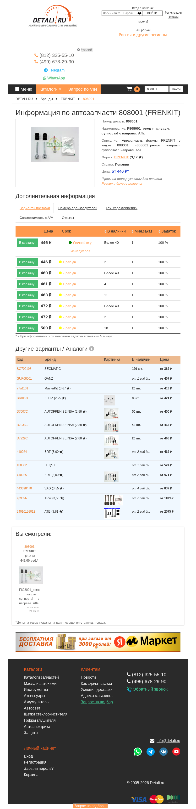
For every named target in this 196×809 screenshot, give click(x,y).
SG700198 (24, 369)
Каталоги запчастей (41, 677)
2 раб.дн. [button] (69, 273)
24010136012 (26, 511)
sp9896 (22, 498)
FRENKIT (68, 99)
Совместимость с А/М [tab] (37, 218)
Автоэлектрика (37, 727)
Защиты (31, 733)
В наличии (116, 231)
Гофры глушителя (40, 720)
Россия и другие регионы (143, 35)
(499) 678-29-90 (56, 61)
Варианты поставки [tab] (35, 208)
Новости (88, 677)
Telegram (56, 70)
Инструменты (36, 689)
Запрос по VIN (82, 89)
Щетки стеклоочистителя (45, 714)
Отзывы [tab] (68, 218)
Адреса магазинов (97, 696)
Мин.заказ (143, 231)
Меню (25, 89)
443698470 (24, 488)
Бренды (47, 99)
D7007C (22, 411)
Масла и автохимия (41, 684)
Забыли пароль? (39, 768)
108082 (22, 465)
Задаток (168, 231)
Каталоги (49, 89)
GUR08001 (24, 378)
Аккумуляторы (36, 702)
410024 (22, 452)
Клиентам (90, 669)
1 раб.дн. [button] (69, 262)
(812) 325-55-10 (56, 55)
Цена (48, 231)
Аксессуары (34, 696)
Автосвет (32, 708)
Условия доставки (97, 689)
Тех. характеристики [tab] (121, 208)
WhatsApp (55, 78)
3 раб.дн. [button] (69, 295)
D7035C (22, 425)
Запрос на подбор (97, 702)
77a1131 (22, 388)
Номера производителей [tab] (77, 208)
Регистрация (173, 13)
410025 (22, 475)
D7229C (22, 438)
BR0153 (22, 398)
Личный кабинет (40, 748)
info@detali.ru (168, 741)
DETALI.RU (24, 99)
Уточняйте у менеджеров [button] (81, 247)
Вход (28, 756)
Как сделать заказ (96, 684)
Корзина (31, 775)
